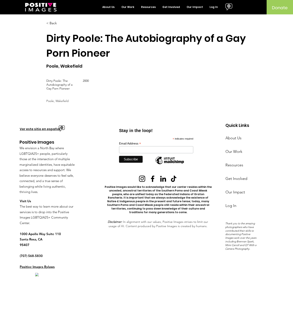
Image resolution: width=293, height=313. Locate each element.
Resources (234, 165)
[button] (108, 7)
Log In (230, 205)
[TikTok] (173, 179)
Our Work (233, 151)
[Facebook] (152, 179)
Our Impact (235, 192)
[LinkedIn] (163, 179)
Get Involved (236, 178)
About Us (233, 138)
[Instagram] (142, 179)
